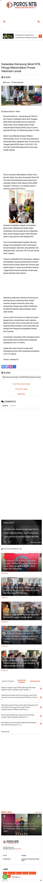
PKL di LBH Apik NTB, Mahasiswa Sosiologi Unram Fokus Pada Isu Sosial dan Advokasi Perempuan (21, 590)
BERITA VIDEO (6, 812)
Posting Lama (21, 389)
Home (5, 855)
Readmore (5, 573)
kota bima (11, 873)
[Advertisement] (21, 51)
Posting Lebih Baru (21, 384)
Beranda (21, 394)
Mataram (32, 873)
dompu (19, 873)
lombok (25, 873)
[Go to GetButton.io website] (5, 881)
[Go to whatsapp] (5, 876)
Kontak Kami (6, 859)
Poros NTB (18, 849)
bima (5, 873)
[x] (2, 825)
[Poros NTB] (21, 7)
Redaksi (24, 855)
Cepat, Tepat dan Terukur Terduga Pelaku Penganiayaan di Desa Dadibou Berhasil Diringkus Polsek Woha (20, 615)
